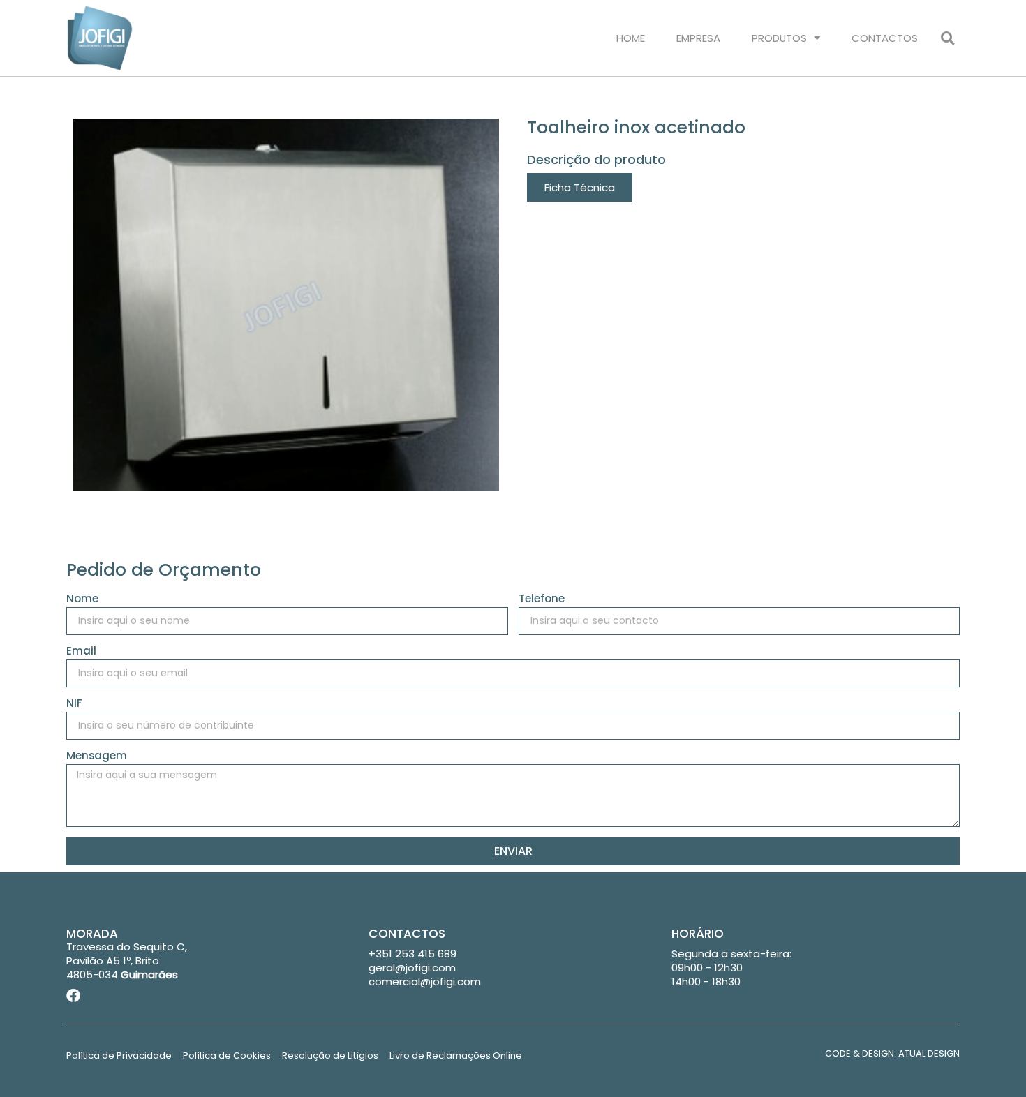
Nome (82, 599)
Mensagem (96, 756)
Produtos (779, 38)
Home (630, 38)
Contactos (885, 38)
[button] (947, 38)
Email (81, 651)
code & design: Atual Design (892, 1053)
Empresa (698, 38)
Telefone (542, 599)
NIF (74, 704)
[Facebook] (73, 996)
